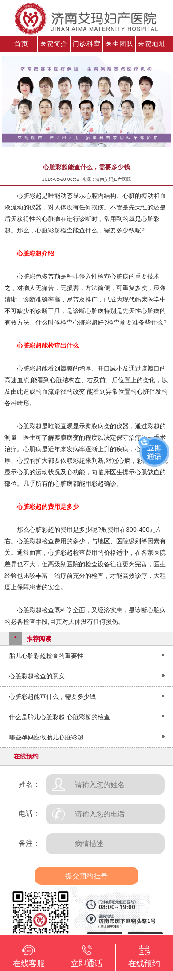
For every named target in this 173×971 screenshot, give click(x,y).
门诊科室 (86, 43)
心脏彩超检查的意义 (37, 676)
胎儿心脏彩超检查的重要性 (46, 655)
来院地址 (152, 43)
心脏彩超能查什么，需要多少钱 (52, 696)
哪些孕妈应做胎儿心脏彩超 (46, 737)
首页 (21, 43)
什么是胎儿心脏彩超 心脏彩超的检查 (59, 716)
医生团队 (119, 43)
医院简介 (53, 43)
